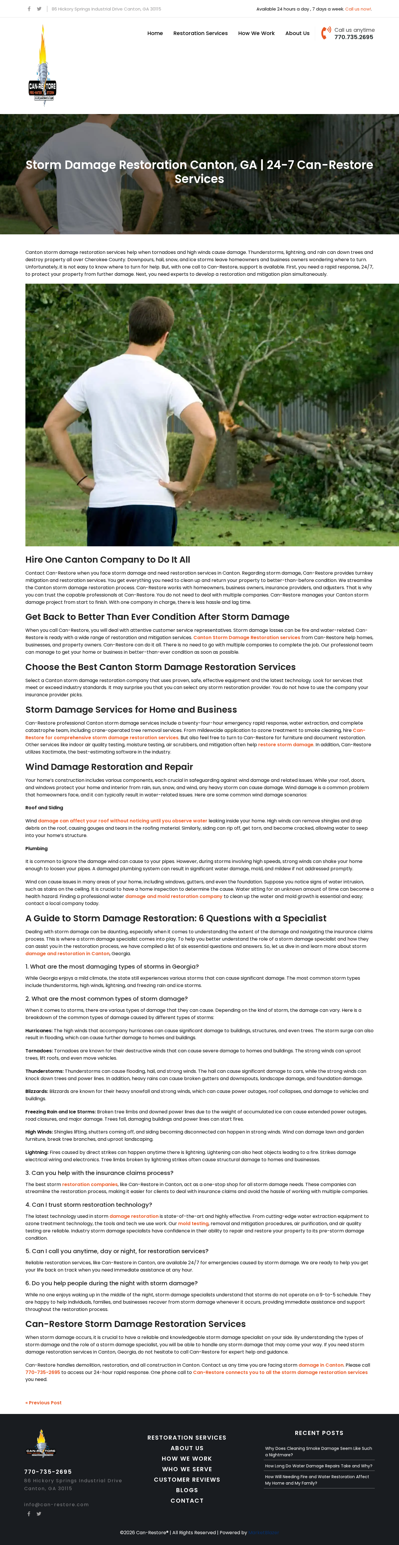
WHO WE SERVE (187, 1469)
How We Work (256, 33)
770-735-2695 (42, 1372)
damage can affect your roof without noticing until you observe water (122, 820)
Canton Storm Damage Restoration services (246, 637)
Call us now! (358, 9)
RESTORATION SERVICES (187, 1438)
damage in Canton (321, 1365)
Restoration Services (201, 33)
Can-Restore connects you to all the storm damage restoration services (280, 1372)
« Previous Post (43, 1402)
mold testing (193, 1223)
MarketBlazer (263, 1532)
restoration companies (90, 1184)
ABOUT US (187, 1448)
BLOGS (187, 1490)
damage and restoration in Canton (67, 953)
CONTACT (187, 1501)
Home (155, 33)
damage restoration (134, 1216)
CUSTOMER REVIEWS (187, 1480)
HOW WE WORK (187, 1459)
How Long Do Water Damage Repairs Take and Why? (318, 1466)
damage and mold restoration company (174, 896)
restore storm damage (285, 744)
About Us (297, 33)
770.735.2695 (353, 37)
